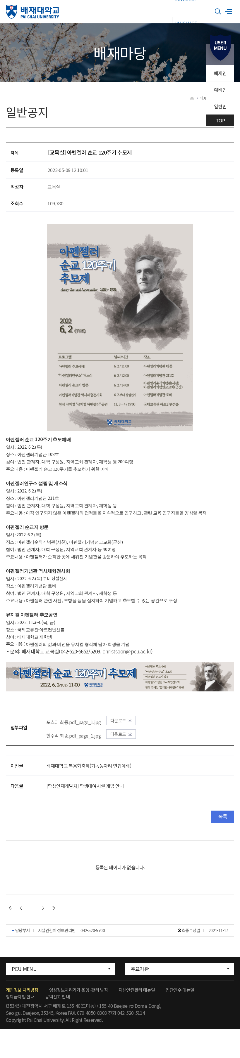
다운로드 (118, 720)
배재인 (220, 73)
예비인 (220, 89)
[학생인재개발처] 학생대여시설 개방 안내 (85, 785)
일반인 (220, 106)
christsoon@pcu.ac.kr (126, 651)
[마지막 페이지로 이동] (53, 908)
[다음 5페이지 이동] (43, 908)
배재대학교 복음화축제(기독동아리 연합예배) (89, 765)
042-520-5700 (92, 930)
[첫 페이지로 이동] (10, 908)
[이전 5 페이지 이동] (20, 908)
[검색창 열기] (218, 12)
